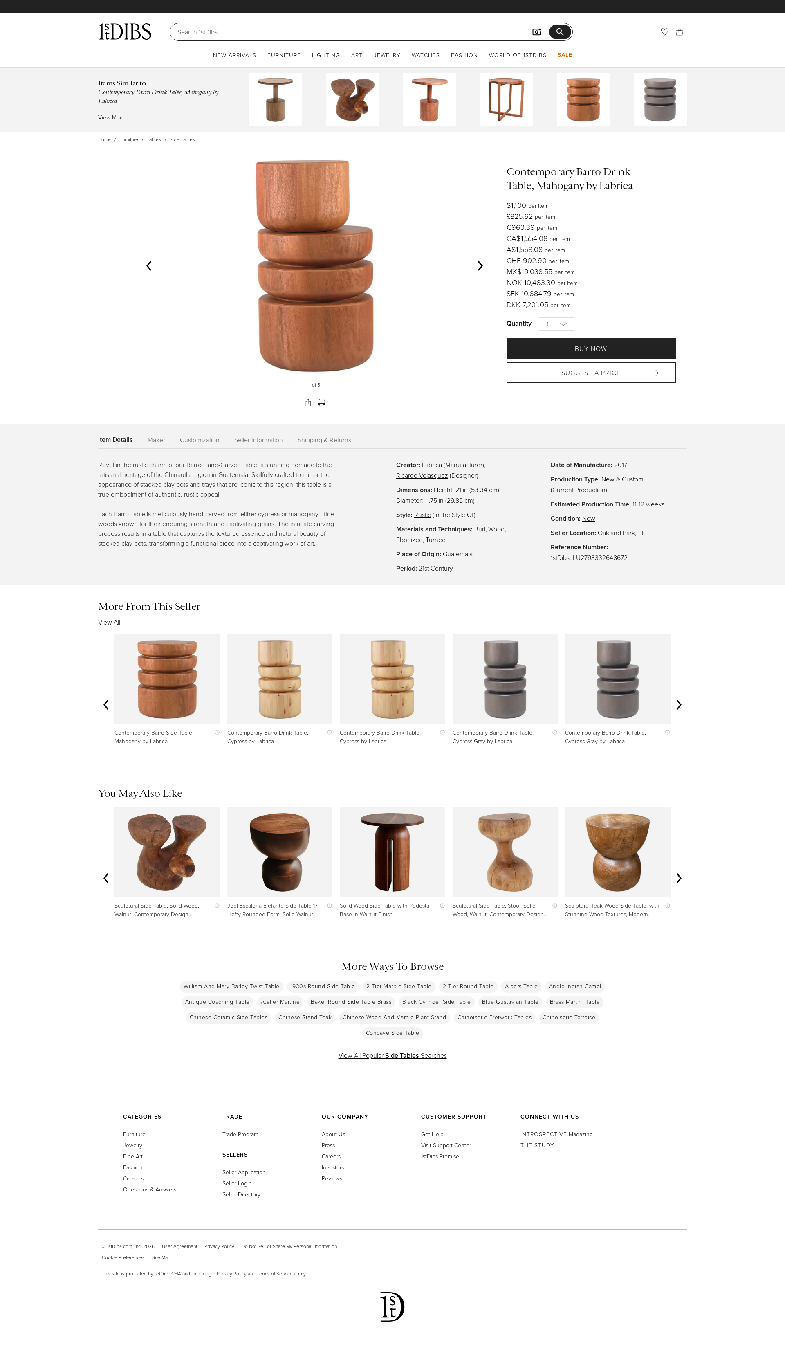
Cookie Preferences (123, 1257)
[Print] (321, 402)
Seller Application (244, 1172)
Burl (479, 528)
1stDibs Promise (440, 1156)
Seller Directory (241, 1194)
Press (328, 1145)
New (588, 518)
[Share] (308, 402)
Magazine (556, 1134)
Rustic (422, 514)
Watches (426, 55)
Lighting (326, 55)
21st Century (436, 568)
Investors (333, 1167)
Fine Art (133, 1156)
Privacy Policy (219, 1246)
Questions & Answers (149, 1189)
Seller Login (237, 1183)
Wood (496, 528)
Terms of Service (275, 1273)
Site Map (161, 1257)
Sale (565, 55)
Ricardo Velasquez (422, 475)
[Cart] (679, 32)
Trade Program (240, 1134)
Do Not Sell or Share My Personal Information (289, 1246)
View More (111, 117)
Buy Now (591, 348)
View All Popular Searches (393, 1055)
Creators (133, 1178)
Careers (331, 1156)
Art (357, 55)
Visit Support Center (446, 1145)
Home (104, 139)
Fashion (464, 55)
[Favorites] (664, 32)
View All (109, 622)
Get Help (432, 1134)
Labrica (432, 464)
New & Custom (622, 478)
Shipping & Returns (324, 439)
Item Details (115, 439)
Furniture (284, 55)
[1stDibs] (124, 31)
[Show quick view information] (215, 732)
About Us (333, 1134)
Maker (156, 439)
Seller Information (258, 439)
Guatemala (458, 553)
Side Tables (182, 139)
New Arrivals (234, 55)
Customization (200, 439)
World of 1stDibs (518, 55)
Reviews (332, 1178)
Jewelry (387, 55)
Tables (154, 139)
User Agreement (179, 1246)
